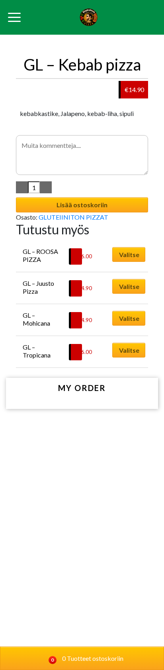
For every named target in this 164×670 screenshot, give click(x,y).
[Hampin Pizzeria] (88, 17)
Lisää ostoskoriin (82, 204)
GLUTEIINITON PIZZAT (73, 217)
